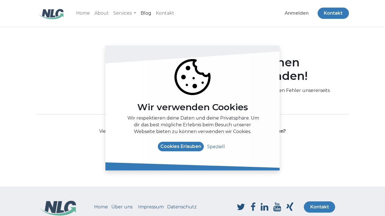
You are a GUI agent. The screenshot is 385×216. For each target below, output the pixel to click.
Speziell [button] (216, 146)
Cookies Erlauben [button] (180, 146)
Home (101, 207)
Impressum (151, 207)
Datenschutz (182, 207)
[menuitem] (83, 13)
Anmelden (297, 13)
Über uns (121, 207)
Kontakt (333, 13)
